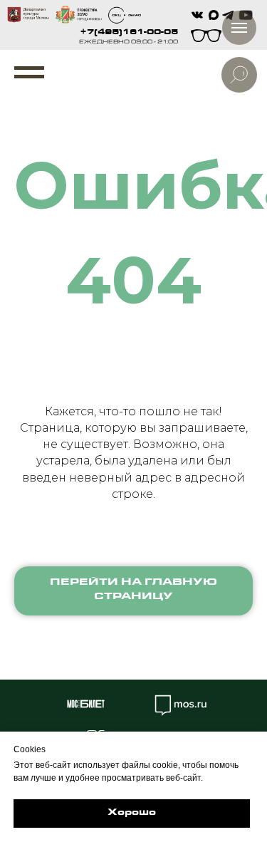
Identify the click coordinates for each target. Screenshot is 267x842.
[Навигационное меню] (29, 72)
